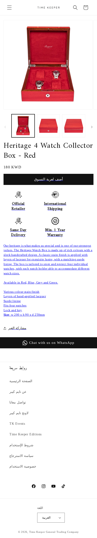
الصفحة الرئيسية (20, 381)
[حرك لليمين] (92, 127)
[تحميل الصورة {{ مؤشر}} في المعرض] (23, 125)
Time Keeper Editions (25, 434)
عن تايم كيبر (17, 392)
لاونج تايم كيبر (18, 413)
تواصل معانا (17, 402)
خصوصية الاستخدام (22, 466)
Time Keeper (37, 531)
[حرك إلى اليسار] (5, 127)
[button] (9, 7)
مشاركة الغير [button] (17, 328)
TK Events (17, 423)
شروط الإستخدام (21, 445)
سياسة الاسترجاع (21, 456)
